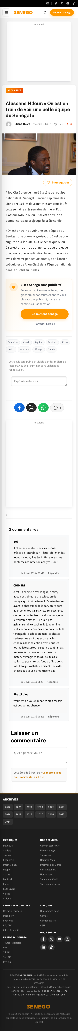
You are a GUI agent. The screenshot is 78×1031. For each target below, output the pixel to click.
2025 (18, 807)
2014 (8, 822)
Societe (7, 850)
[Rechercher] (45, 12)
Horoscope (46, 874)
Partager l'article (44, 323)
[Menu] (6, 12)
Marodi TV (8, 916)
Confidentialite (48, 920)
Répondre (53, 573)
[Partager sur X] (31, 407)
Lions (65, 342)
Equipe (38, 342)
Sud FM (7, 957)
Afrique (7, 898)
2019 (18, 814)
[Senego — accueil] (23, 12)
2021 (62, 807)
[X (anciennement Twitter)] (62, 3)
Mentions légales (34, 994)
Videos (6, 894)
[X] (51, 939)
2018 (29, 814)
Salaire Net (45, 855)
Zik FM (6, 952)
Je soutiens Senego (45, 314)
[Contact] (47, 3)
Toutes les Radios (12, 943)
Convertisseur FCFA (50, 846)
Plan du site (18, 994)
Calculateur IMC (48, 869)
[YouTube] (68, 3)
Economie (8, 860)
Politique (8, 846)
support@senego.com (55, 991)
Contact (44, 916)
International (10, 865)
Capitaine (13, 342)
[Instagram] (67, 939)
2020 (8, 814)
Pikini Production (12, 930)
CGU (42, 925)
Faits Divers (9, 889)
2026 (8, 807)
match (11, 349)
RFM (5, 947)
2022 (51, 807)
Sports (51, 349)
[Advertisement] (39, 53)
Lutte (6, 884)
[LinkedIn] (43, 947)
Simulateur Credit (49, 879)
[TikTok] (74, 3)
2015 (62, 814)
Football (52, 342)
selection (24, 349)
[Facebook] (56, 3)
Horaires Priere (47, 860)
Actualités (14, 90)
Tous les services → (50, 884)
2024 (29, 807)
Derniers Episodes (12, 911)
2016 (51, 814)
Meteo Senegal (47, 850)
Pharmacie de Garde (50, 865)
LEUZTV (7, 925)
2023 (40, 807)
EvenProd (8, 920)
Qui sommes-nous (49, 911)
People (6, 869)
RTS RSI (7, 962)
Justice (7, 855)
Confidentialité (57, 994)
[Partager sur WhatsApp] (43, 407)
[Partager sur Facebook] (19, 407)
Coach (26, 342)
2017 (40, 814)
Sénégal (39, 349)
